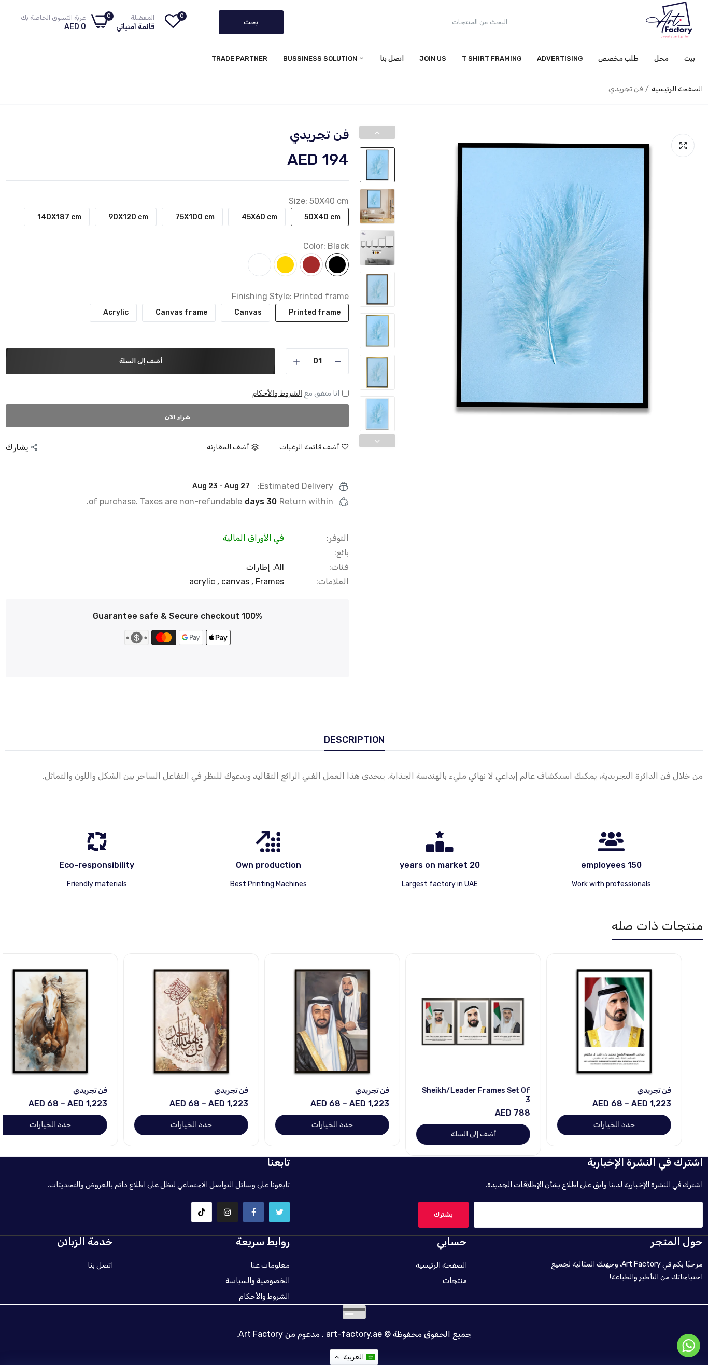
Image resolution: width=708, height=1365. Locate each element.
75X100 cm (195, 217)
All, (277, 567)
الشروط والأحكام (277, 393)
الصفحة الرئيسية (677, 89)
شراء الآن (177, 417)
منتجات (455, 1280)
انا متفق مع (295, 393)
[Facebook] (253, 1212)
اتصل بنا (392, 58)
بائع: (341, 552)
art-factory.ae (354, 1334)
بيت (689, 58)
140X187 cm (59, 217)
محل (661, 58)
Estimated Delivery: (295, 486)
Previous (413, 275)
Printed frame (315, 312)
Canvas (248, 312)
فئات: (339, 567)
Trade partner (239, 58)
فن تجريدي (675, 1090)
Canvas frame (181, 312)
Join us (432, 58)
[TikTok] (201, 1212)
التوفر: (338, 538)
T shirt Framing (491, 58)
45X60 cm (259, 217)
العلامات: (332, 581)
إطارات (258, 567)
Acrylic (116, 312)
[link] (587, 973)
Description (354, 739)
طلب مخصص (618, 58)
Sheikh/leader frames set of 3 (497, 1095)
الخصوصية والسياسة (257, 1280)
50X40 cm (322, 217)
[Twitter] (279, 1212)
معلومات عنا (270, 1265)
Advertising (560, 58)
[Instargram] (227, 1212)
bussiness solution (321, 58)
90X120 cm (128, 217)
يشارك (17, 447)
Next (692, 275)
